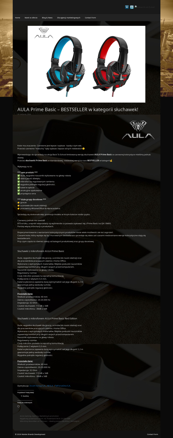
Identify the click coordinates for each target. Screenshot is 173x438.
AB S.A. (50, 385)
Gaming (35, 416)
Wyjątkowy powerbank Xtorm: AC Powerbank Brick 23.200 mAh (45, 418)
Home (17, 17)
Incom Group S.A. (38, 385)
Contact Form (90, 17)
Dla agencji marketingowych (68, 17)
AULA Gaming (25, 416)
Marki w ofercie (31, 17)
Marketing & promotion (49, 416)
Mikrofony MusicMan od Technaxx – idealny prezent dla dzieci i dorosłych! (49, 421)
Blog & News (47, 17)
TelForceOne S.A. (63, 385)
